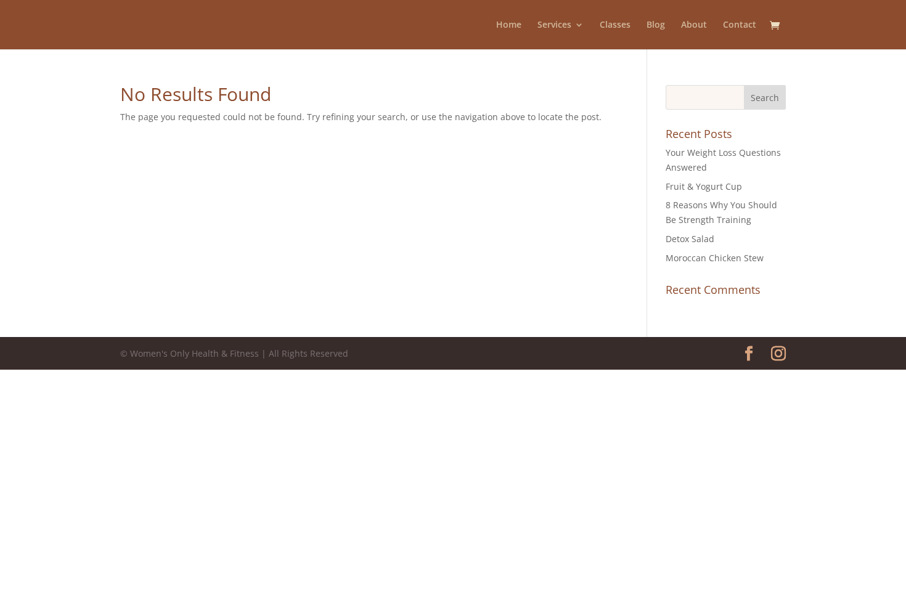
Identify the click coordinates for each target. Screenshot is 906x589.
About (694, 25)
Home (508, 25)
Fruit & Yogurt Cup (704, 186)
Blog (656, 25)
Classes (615, 25)
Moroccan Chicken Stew (715, 258)
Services (554, 25)
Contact (739, 25)
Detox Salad (690, 239)
